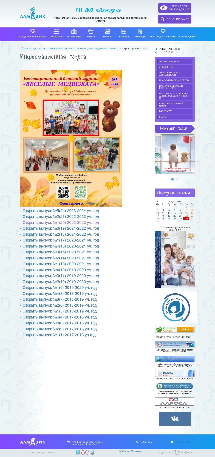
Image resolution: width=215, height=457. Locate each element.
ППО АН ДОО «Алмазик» (163, 36)
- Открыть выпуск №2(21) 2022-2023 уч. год (59, 216)
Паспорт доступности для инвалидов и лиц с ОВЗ (173, 95)
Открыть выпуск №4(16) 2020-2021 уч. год (61, 246)
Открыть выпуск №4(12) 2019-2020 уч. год (61, 269)
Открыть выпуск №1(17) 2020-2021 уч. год (61, 240)
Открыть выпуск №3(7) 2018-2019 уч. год (60, 299)
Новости (107, 36)
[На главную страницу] (32, 13)
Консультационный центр (171, 104)
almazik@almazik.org (183, 442)
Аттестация (140, 36)
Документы (166, 67)
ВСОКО (163, 117)
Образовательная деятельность (169, 73)
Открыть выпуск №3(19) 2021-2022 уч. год (61, 228)
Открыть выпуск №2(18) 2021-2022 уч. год (61, 234)
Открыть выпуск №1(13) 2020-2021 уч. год (61, 263)
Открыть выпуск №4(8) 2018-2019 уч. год (60, 293)
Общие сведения (169, 61)
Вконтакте (165, 111)
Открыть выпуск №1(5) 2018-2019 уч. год (60, 311)
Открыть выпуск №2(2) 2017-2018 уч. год (60, 328)
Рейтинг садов (174, 128)
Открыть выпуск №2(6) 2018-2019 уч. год (60, 305)
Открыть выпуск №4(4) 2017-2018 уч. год (60, 317)
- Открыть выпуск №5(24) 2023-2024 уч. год (59, 210)
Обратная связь (169, 48)
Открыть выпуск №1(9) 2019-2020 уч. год (60, 287)
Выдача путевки (187, 36)
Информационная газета (174, 80)
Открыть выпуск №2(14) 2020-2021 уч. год (61, 257)
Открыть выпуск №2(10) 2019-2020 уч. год (61, 281)
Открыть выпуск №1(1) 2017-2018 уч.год (59, 334)
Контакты (166, 52)
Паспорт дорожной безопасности (171, 87)
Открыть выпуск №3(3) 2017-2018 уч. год (60, 322)
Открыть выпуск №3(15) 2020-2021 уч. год (61, 251)
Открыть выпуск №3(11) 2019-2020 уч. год (61, 275)
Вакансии (124, 36)
